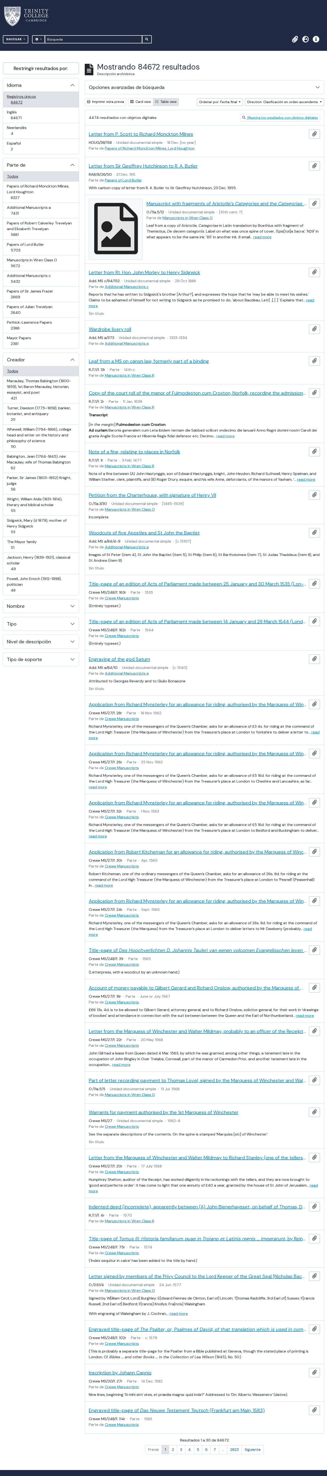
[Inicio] (29, 16)
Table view (168, 102)
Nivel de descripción (29, 641)
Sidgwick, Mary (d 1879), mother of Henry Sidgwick (37, 526)
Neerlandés (19, 130)
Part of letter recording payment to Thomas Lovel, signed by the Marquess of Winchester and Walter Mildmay (198, 1080)
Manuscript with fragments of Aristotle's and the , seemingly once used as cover (227, 203)
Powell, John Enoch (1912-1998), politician (34, 584)
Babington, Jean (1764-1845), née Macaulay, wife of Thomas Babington (39, 462)
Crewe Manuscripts (122, 598)
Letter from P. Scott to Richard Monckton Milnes (141, 134)
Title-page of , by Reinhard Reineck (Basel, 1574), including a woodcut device (198, 1239)
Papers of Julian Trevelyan (29, 309)
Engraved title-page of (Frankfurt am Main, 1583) (177, 1410)
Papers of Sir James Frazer (30, 293)
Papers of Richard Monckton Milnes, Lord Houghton (38, 191)
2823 (234, 1449)
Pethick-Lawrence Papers (29, 325)
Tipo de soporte (24, 659)
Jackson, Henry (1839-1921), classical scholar (38, 563)
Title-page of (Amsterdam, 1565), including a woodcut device (198, 950)
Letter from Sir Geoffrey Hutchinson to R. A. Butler (143, 166)
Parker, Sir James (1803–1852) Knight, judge (39, 483)
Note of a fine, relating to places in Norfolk (134, 452)
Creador (16, 360)
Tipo (12, 624)
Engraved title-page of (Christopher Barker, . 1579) (198, 1329)
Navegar (14, 39)
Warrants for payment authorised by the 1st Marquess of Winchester (163, 1112)
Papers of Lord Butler (25, 247)
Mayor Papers (21, 340)
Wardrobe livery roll (110, 329)
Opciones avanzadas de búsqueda (126, 87)
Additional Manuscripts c (29, 278)
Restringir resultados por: (41, 68)
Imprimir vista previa (107, 102)
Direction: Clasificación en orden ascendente (283, 102)
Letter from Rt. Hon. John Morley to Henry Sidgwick (144, 272)
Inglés (23, 114)
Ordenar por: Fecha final (218, 102)
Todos (12, 176)
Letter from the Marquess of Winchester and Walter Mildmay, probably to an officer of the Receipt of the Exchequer (198, 1031)
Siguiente (253, 1449)
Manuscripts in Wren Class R (129, 375)
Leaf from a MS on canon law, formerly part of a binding (149, 361)
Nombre (16, 606)
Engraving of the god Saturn (119, 659)
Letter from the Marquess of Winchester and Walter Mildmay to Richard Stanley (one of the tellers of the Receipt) (198, 1157)
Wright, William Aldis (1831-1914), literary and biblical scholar (34, 504)
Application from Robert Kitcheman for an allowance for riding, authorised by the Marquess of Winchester (198, 852)
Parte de (16, 165)
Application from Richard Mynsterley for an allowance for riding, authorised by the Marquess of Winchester (198, 704)
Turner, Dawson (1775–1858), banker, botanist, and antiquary (39, 413)
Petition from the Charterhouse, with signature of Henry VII (152, 495)
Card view (143, 102)
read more (262, 237)
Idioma (14, 85)
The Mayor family (22, 544)
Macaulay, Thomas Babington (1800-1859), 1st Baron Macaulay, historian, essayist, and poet (39, 389)
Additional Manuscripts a (29, 210)
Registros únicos (23, 99)
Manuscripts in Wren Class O (32, 262)
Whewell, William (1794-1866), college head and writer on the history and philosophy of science (39, 438)
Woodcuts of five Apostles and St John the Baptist (144, 533)
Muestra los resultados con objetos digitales (282, 117)
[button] (295, 39)
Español (18, 146)
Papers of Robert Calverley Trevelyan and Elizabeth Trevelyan (39, 228)
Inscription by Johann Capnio (120, 1373)
